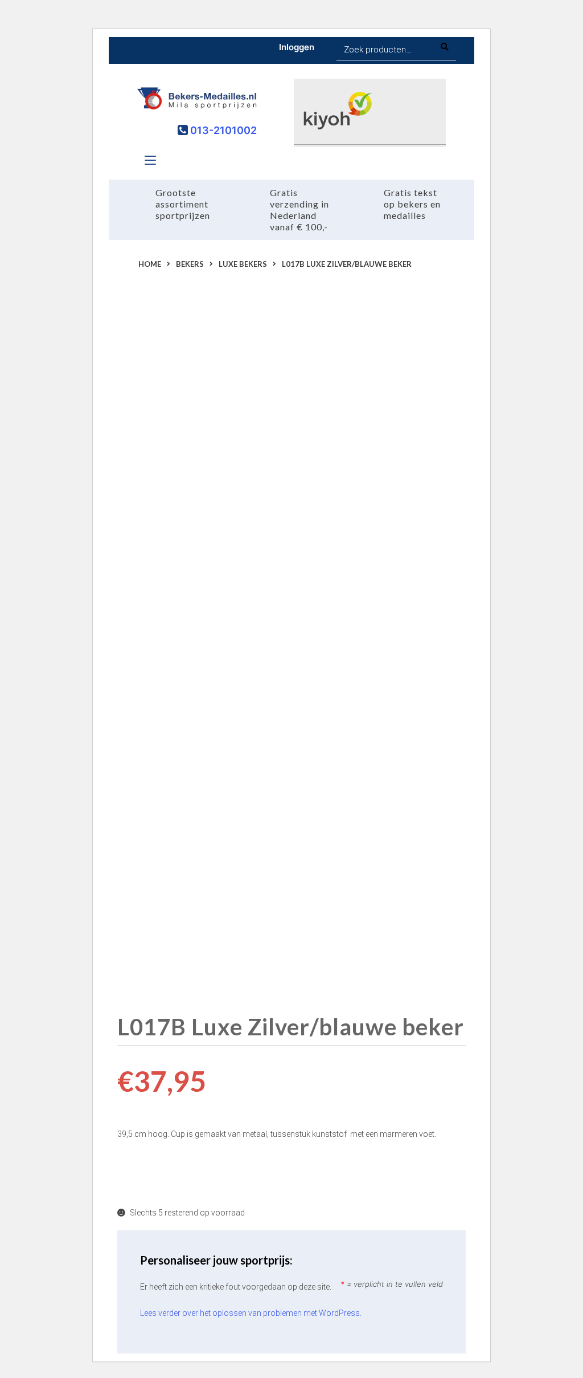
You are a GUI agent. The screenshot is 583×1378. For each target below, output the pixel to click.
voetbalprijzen (365, 660)
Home (149, 264)
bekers (292, 645)
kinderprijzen (306, 660)
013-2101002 (222, 130)
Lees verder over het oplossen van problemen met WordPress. (251, 1313)
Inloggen (296, 47)
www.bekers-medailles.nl (396, 615)
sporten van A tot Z (355, 630)
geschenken (163, 674)
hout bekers (251, 660)
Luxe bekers (243, 264)
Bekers (190, 264)
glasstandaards (194, 660)
